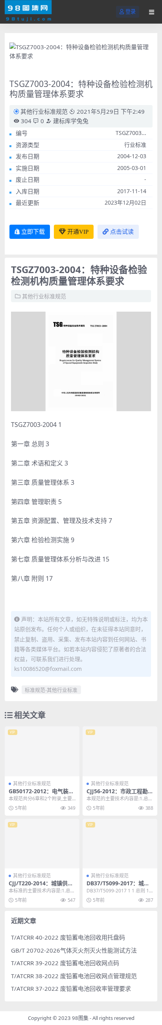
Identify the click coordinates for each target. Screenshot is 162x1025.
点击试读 (122, 232)
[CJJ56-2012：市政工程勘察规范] (120, 751)
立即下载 (33, 232)
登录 (130, 12)
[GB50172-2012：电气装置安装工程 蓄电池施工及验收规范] (42, 751)
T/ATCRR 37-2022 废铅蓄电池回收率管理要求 (71, 988)
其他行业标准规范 (44, 111)
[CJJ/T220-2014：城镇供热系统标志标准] (42, 844)
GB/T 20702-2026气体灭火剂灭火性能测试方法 (74, 950)
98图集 (80, 1017)
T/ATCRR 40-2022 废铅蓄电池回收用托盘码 (68, 937)
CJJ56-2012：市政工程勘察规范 (120, 794)
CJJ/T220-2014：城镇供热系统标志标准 (41, 886)
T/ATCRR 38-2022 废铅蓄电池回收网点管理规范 (74, 976)
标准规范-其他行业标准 (51, 689)
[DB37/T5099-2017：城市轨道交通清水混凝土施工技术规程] (120, 844)
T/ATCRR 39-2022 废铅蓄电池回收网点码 (65, 963)
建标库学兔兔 (70, 121)
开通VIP (77, 232)
